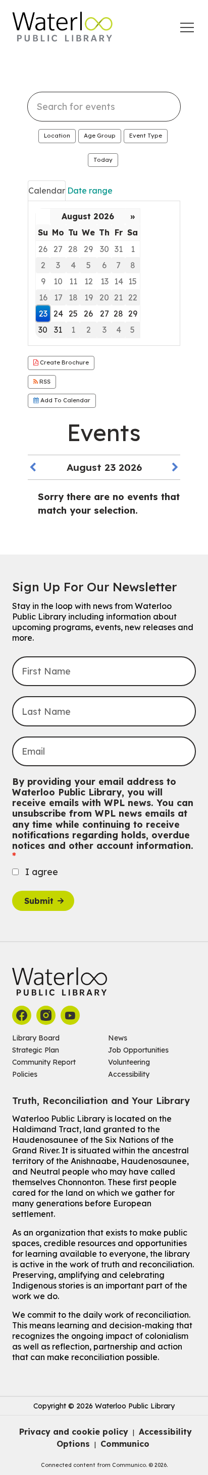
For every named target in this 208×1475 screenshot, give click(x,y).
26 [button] (42, 249)
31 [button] (119, 249)
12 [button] (88, 281)
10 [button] (58, 281)
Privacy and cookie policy (73, 1432)
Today (103, 159)
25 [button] (73, 314)
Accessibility (128, 1074)
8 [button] (132, 265)
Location (57, 135)
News (117, 1037)
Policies (24, 1074)
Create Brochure (63, 362)
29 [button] (88, 249)
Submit (39, 901)
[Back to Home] (62, 26)
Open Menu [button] (187, 28)
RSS (44, 381)
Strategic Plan (35, 1050)
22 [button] (132, 297)
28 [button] (73, 249)
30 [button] (104, 249)
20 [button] (104, 297)
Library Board (36, 1037)
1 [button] (133, 249)
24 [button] (58, 314)
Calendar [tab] (46, 191)
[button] (32, 467)
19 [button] (88, 297)
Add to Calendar (64, 400)
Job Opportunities (138, 1050)
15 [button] (132, 281)
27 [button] (58, 249)
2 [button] (43, 265)
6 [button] (104, 265)
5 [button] (88, 265)
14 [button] (118, 281)
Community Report (44, 1062)
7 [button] (118, 265)
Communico (124, 1444)
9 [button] (43, 281)
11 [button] (73, 281)
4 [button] (73, 265)
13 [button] (104, 281)
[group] (104, 273)
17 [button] (58, 297)
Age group (100, 135)
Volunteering (129, 1062)
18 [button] (73, 297)
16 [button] (43, 297)
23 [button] (43, 314)
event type (145, 135)
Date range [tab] (90, 191)
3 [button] (58, 265)
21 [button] (118, 297)
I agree (41, 872)
